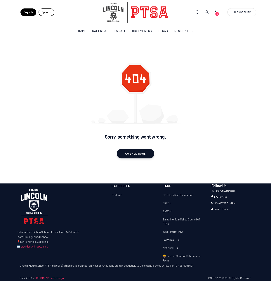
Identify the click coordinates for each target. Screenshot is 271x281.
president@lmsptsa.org (34, 246)
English (28, 12)
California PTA (171, 239)
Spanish (46, 12)
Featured (117, 195)
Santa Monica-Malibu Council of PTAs (181, 221)
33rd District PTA (173, 231)
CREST (167, 203)
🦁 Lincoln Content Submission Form (182, 258)
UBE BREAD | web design (49, 278)
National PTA (170, 248)
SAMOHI (167, 211)
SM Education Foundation (178, 195)
